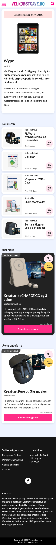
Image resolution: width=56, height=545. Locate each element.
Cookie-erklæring (10, 464)
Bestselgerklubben (12, 303)
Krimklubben (9, 395)
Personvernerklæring (12, 460)
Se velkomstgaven (28, 328)
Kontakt (6, 469)
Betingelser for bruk (12, 455)
